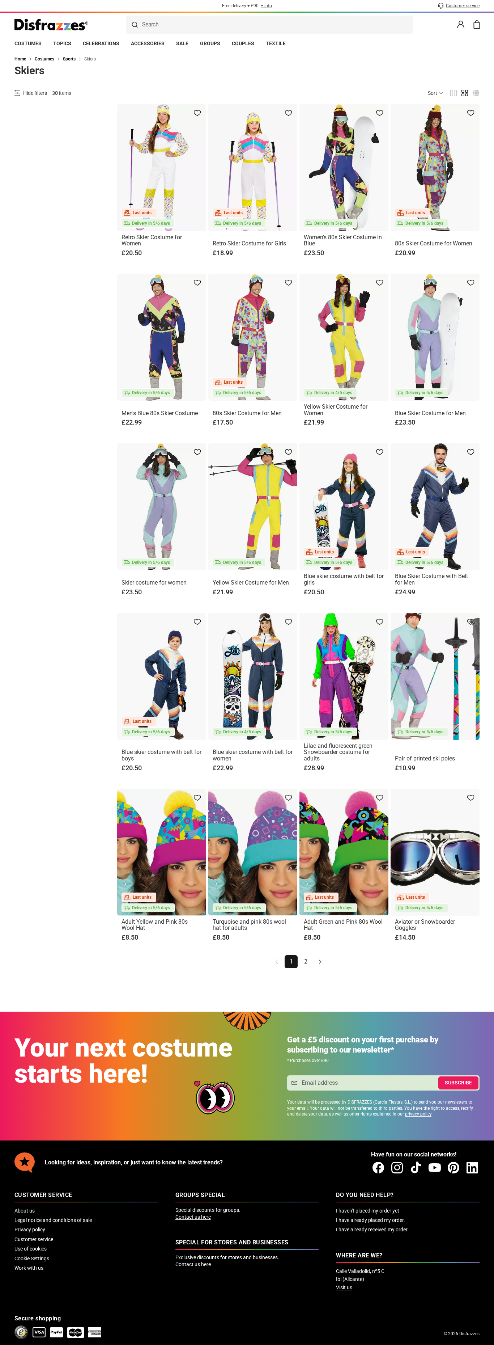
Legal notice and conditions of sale (53, 1220)
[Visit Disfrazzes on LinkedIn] (472, 1167)
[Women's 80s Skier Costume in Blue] (343, 167)
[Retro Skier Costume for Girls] (252, 167)
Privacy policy (29, 1229)
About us (24, 1211)
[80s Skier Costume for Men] (252, 337)
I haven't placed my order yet (367, 1211)
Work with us (28, 1268)
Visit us (344, 1287)
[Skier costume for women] (161, 506)
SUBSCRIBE (458, 1082)
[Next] (320, 961)
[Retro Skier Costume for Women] (161, 167)
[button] (436, 93)
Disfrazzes (469, 1333)
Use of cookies (30, 1249)
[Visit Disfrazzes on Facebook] (378, 1167)
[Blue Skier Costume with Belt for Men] (435, 506)
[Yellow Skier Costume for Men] (252, 506)
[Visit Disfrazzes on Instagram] (397, 1167)
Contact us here (193, 1217)
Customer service (33, 1239)
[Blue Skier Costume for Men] (435, 337)
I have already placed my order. (370, 1220)
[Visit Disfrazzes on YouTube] (434, 1167)
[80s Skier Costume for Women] (435, 167)
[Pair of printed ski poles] (435, 676)
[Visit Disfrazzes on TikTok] (416, 1167)
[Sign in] (461, 24)
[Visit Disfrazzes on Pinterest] (453, 1167)
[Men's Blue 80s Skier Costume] (161, 337)
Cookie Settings (31, 1258)
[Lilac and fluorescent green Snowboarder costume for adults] (343, 676)
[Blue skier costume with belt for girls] (343, 506)
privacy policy (418, 1114)
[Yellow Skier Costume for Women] (343, 337)
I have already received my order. (372, 1229)
